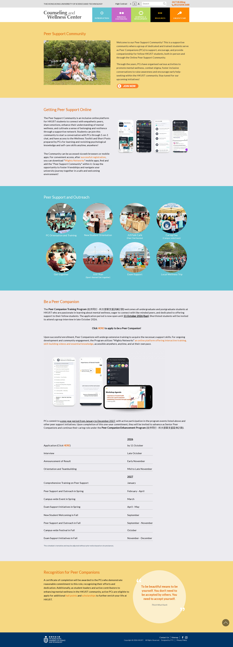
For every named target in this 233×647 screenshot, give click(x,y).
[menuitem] (102, 15)
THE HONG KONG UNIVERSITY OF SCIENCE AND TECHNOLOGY (73, 4)
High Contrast (121, 4)
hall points (71, 595)
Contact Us (164, 637)
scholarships (89, 595)
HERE (101, 328)
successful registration (93, 157)
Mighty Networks (74, 160)
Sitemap (174, 637)
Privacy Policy (182, 640)
